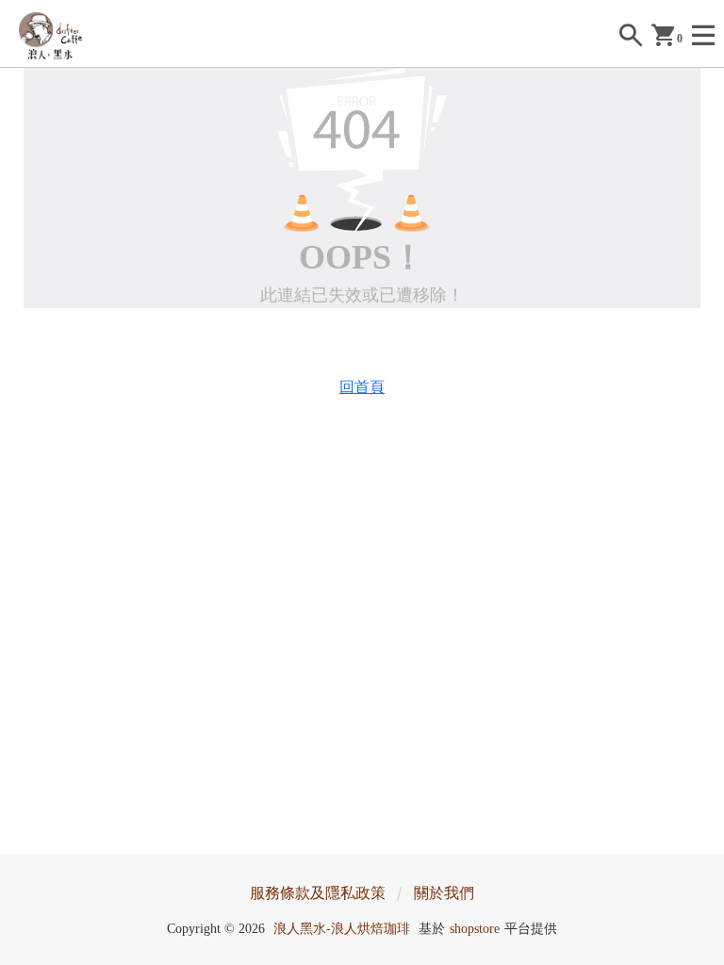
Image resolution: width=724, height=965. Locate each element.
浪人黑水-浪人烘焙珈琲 (341, 929)
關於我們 (444, 893)
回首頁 (362, 387)
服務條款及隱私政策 (318, 893)
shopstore (475, 929)
